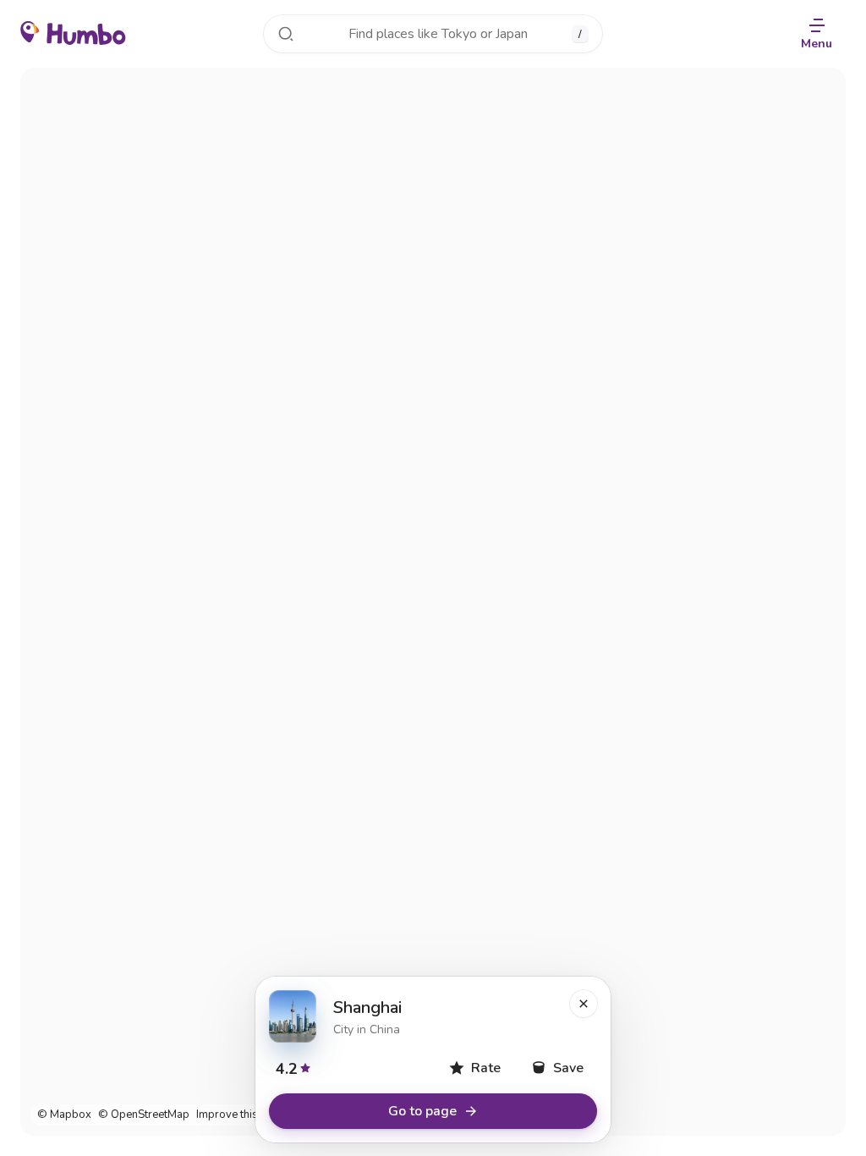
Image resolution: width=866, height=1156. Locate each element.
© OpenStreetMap (143, 1115)
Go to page (422, 1111)
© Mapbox (64, 1115)
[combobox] (433, 33)
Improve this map (239, 1115)
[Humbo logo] (73, 32)
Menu (816, 44)
